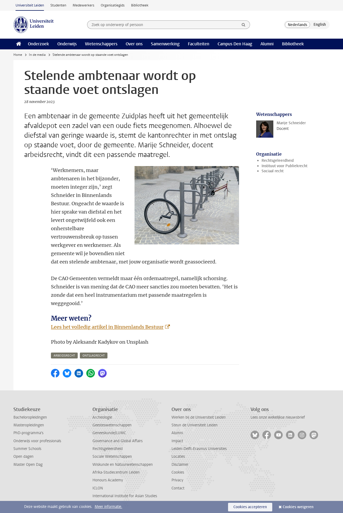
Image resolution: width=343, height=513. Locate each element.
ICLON (97, 488)
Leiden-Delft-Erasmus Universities (199, 448)
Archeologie (102, 417)
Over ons (134, 44)
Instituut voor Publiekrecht (284, 165)
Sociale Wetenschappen (112, 456)
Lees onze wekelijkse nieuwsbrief (278, 417)
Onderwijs (67, 44)
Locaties (178, 456)
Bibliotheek (139, 5)
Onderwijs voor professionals (37, 441)
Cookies (178, 472)
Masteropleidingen (28, 425)
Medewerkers (83, 5)
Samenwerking (165, 44)
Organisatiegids (113, 5)
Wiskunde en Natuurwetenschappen (122, 464)
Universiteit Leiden (30, 5)
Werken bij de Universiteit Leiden (199, 417)
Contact (178, 488)
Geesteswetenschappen (112, 425)
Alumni (267, 44)
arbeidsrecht (64, 356)
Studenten (58, 5)
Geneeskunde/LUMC (109, 432)
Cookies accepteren (250, 507)
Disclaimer (180, 464)
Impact (177, 441)
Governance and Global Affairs (117, 441)
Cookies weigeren (298, 507)
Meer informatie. (108, 506)
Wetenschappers (101, 44)
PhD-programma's (28, 432)
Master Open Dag (28, 464)
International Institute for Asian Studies (124, 496)
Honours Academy (107, 480)
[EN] (320, 24)
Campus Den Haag (235, 44)
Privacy (177, 480)
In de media (37, 55)
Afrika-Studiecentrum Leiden (116, 472)
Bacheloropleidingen (30, 417)
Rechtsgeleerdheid (278, 160)
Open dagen (23, 456)
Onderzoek (38, 44)
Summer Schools (27, 448)
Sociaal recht (273, 171)
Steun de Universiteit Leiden (195, 425)
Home (17, 55)
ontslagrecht (94, 356)
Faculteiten (198, 44)
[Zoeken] (243, 24)
